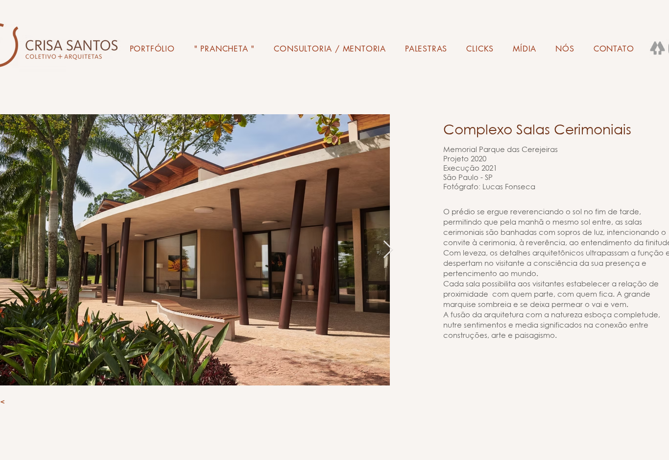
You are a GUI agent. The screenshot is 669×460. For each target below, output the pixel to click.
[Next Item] (388, 249)
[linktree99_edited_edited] (657, 49)
